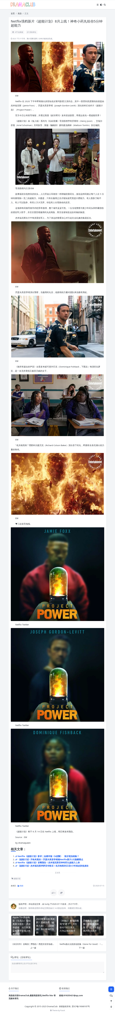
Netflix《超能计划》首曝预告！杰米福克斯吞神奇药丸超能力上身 (49, 862)
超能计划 (16, 878)
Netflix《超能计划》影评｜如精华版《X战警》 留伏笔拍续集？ (48, 856)
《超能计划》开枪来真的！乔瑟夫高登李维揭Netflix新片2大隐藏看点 (50, 859)
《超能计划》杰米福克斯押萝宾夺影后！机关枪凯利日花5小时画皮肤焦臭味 (53, 865)
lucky (47, 904)
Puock (62, 1010)
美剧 (20, 13)
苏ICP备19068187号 (81, 1006)
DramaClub (52, 1006)
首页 (13, 13)
